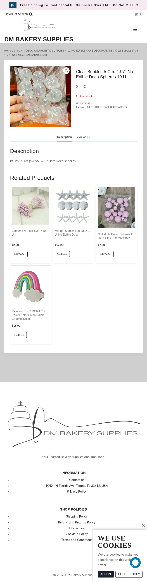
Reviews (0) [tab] (83, 137)
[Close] (143, 525)
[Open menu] (137, 30)
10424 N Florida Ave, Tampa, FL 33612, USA (77, 486)
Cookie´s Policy (77, 534)
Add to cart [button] (19, 254)
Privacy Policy (77, 491)
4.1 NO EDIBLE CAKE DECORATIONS (107, 107)
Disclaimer (76, 528)
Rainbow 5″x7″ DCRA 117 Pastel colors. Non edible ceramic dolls (29, 315)
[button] (66, 70)
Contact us (76, 480)
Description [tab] (64, 137)
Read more (62, 254)
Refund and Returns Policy (76, 522)
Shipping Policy (76, 516)
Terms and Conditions (76, 540)
